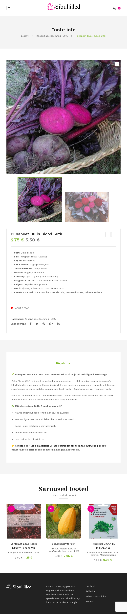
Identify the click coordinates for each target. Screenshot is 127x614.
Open (8, 8)
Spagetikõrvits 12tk (63, 543)
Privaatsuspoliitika (96, 596)
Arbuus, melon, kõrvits (63, 548)
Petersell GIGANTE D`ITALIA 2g (103, 545)
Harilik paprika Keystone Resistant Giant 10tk (108, 235)
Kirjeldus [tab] (63, 363)
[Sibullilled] (63, 6)
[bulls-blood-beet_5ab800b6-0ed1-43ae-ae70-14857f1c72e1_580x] (87, 207)
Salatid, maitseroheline (103, 555)
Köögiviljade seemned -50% (52, 36)
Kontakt (90, 601)
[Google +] (51, 324)
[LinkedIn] (58, 324)
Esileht (24, 36)
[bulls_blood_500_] (63, 117)
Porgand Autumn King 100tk (114, 235)
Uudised (90, 586)
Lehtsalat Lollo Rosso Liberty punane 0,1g (24, 545)
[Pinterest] (43, 324)
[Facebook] (30, 324)
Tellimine (91, 591)
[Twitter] (37, 324)
